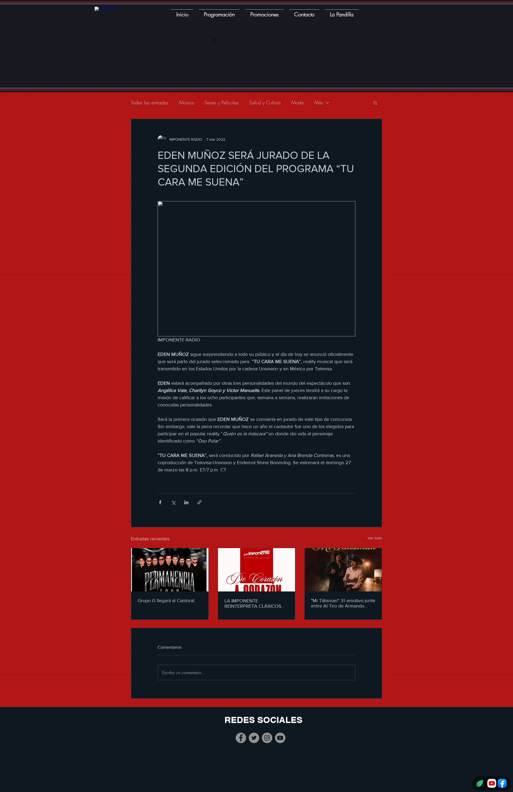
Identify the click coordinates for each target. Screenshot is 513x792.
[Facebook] (241, 738)
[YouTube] (280, 738)
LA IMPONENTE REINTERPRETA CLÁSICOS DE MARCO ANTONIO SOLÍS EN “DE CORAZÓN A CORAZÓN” (255, 603)
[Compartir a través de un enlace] (199, 502)
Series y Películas (221, 102)
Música (186, 102)
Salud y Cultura (265, 102)
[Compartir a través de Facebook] (160, 502)
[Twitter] (254, 738)
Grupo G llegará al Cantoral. (166, 600)
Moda (297, 102)
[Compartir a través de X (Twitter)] (173, 502)
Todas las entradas (149, 102)
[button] (375, 103)
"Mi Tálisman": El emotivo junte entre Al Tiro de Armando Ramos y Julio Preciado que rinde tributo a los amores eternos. (343, 603)
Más (318, 102)
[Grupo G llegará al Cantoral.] (169, 569)
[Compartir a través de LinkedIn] (186, 502)
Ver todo (375, 538)
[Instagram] (267, 738)
